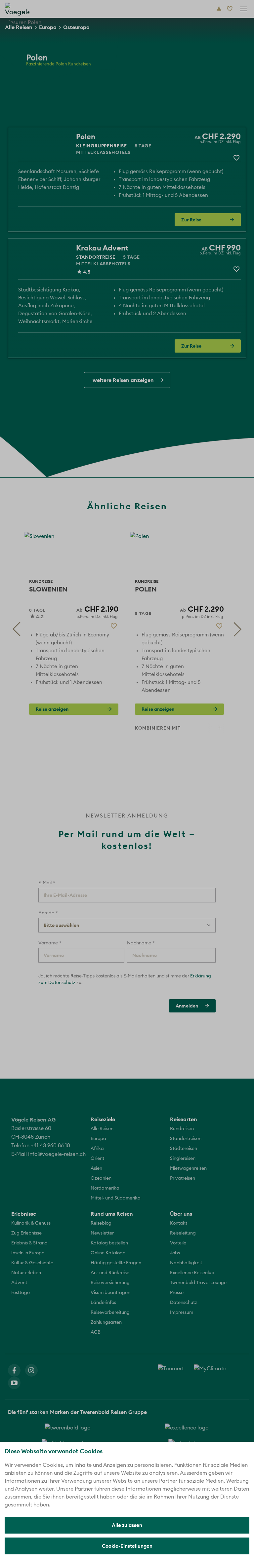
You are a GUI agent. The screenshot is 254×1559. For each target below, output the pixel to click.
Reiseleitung (183, 1233)
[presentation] (16, 629)
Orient (97, 1158)
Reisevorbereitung (110, 1312)
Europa (48, 27)
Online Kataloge (108, 1253)
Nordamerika (105, 1188)
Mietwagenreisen (188, 1168)
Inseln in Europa (28, 1253)
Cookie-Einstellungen (127, 1546)
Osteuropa (76, 27)
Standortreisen (185, 1138)
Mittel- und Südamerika (116, 1198)
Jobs (175, 1253)
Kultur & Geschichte (32, 1263)
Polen (85, 136)
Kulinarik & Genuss (31, 1223)
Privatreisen (182, 1178)
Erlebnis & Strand (29, 1243)
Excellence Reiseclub (192, 1273)
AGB (96, 1332)
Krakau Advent (102, 247)
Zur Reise (191, 220)
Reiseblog (101, 1223)
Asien (96, 1168)
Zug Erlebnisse (26, 1233)
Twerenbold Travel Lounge (198, 1282)
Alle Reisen (18, 27)
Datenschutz (183, 1302)
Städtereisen (183, 1148)
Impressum (181, 1312)
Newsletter (102, 1233)
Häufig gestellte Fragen (116, 1263)
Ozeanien (101, 1178)
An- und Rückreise (110, 1273)
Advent (19, 1282)
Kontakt (178, 1223)
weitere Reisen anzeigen (123, 380)
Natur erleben (26, 1273)
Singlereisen (182, 1158)
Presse (177, 1292)
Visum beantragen (110, 1292)
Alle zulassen (127, 1525)
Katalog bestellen (109, 1243)
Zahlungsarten (106, 1322)
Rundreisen (182, 1128)
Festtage (20, 1292)
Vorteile (178, 1243)
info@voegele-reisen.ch (57, 1154)
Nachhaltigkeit (186, 1263)
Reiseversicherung (110, 1282)
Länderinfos (103, 1302)
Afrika (97, 1148)
